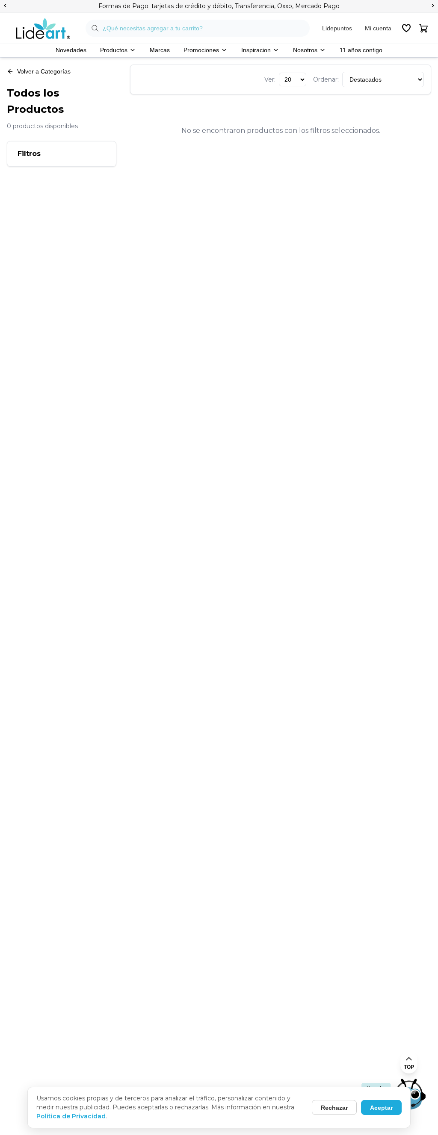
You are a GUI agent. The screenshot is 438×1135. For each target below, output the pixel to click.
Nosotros (305, 50)
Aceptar (381, 1107)
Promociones (201, 50)
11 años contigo (361, 50)
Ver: (269, 79)
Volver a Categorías (44, 71)
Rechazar (334, 1107)
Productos (113, 50)
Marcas (160, 50)
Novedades (71, 50)
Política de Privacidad (71, 1116)
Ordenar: (326, 79)
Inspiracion (256, 50)
